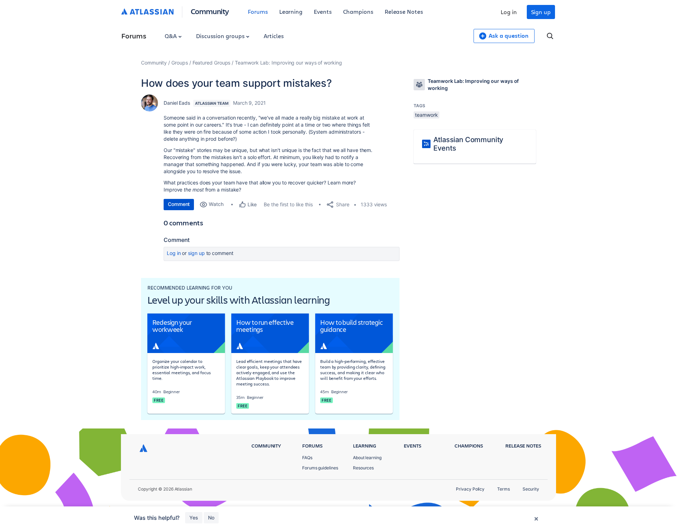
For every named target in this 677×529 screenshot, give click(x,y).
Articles (273, 35)
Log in (509, 12)
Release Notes (404, 11)
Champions (358, 11)
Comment (179, 204)
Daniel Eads (177, 103)
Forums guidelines (320, 467)
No (211, 518)
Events (323, 11)
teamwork (426, 115)
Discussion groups (221, 35)
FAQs (307, 457)
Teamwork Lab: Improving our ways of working (288, 63)
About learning (367, 457)
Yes (193, 518)
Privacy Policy (470, 489)
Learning (291, 11)
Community (210, 11)
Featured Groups (212, 63)
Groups (179, 63)
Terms (503, 489)
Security (531, 489)
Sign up (541, 12)
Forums (258, 11)
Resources (363, 467)
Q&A (171, 35)
